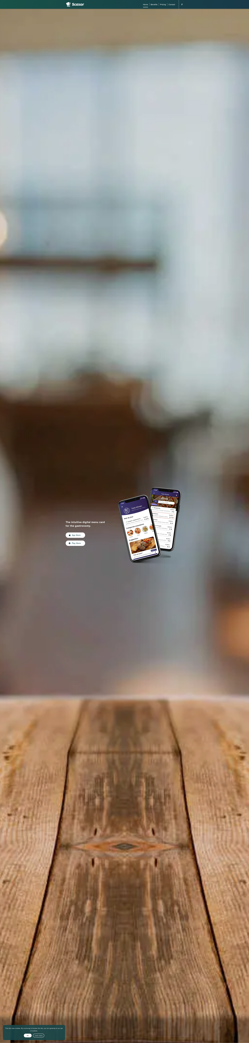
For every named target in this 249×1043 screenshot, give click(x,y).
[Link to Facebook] (181, 4)
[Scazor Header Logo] (75, 4)
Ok (28, 1035)
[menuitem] (145, 4)
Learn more (39, 1035)
